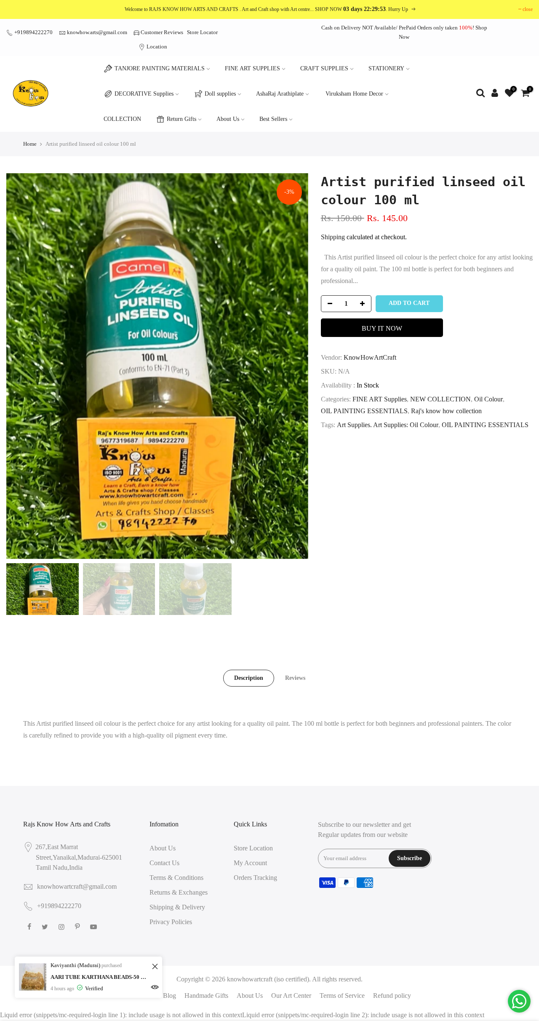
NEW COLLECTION (440, 399)
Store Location (253, 848)
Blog (169, 995)
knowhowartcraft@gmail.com (77, 886)
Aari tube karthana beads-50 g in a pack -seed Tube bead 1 (100, 977)
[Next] (293, 366)
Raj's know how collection (446, 410)
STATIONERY (386, 68)
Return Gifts (181, 119)
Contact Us (164, 862)
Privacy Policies (170, 921)
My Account (250, 862)
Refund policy (392, 995)
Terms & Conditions (176, 877)
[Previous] (21, 366)
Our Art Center (291, 995)
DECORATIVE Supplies (144, 94)
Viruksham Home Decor (354, 94)
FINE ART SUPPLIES (252, 68)
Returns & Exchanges (178, 892)
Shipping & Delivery (177, 907)
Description (248, 678)
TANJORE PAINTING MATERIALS (160, 68)
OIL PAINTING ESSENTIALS (364, 410)
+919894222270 (33, 32)
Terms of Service (342, 995)
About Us (227, 119)
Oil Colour (488, 399)
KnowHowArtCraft (370, 357)
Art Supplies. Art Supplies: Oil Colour (387, 424)
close (528, 9)
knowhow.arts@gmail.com (97, 32)
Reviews (295, 678)
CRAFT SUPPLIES (324, 68)
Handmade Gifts (206, 995)
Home (30, 144)
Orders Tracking (255, 877)
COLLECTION (122, 119)
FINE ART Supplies (379, 399)
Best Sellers (273, 119)
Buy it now (382, 328)
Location (156, 46)
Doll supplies (220, 94)
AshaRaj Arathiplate (280, 94)
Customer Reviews (162, 32)
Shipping (333, 237)
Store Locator (202, 32)
